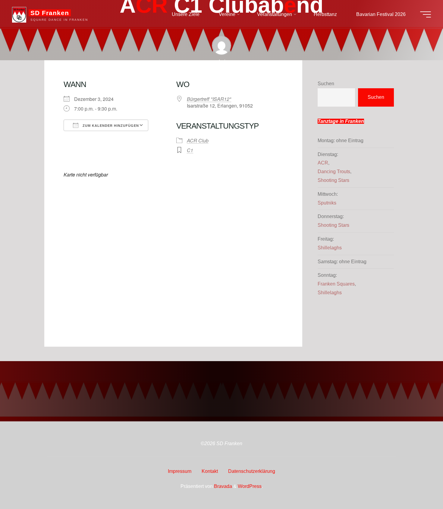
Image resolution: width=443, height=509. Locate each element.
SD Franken (49, 12)
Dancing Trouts (334, 171)
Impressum (179, 471)
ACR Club (198, 140)
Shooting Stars (333, 180)
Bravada (222, 486)
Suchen (326, 83)
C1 (190, 150)
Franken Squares (336, 283)
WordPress (250, 486)
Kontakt (210, 471)
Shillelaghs (330, 247)
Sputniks (327, 202)
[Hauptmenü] (425, 14)
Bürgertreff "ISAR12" (209, 98)
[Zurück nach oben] (419, 485)
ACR (323, 162)
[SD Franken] (19, 14)
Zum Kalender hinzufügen (110, 125)
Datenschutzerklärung (251, 471)
